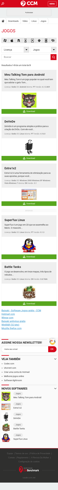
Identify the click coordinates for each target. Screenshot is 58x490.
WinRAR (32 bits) (10, 324)
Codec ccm (9, 363)
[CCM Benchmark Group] (29, 470)
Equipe (10, 453)
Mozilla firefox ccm (11, 328)
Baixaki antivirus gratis (13, 321)
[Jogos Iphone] (25, 40)
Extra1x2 (10, 168)
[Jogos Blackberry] (53, 40)
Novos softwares (14, 388)
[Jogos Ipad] (32, 40)
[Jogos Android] (39, 40)
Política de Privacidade (40, 453)
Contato (11, 457)
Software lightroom (13, 380)
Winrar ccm (7, 317)
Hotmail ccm (8, 314)
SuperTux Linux (14, 220)
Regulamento (22, 457)
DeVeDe (9, 121)
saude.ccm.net (29, 478)
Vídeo (25, 21)
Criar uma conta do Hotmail (16, 372)
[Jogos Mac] (11, 40)
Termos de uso (21, 453)
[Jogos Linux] (18, 40)
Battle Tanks (12, 267)
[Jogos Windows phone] (46, 40)
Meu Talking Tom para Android (24, 74)
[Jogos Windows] (5, 40)
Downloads (13, 21)
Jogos (43, 21)
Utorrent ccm (10, 368)
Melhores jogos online (14, 376)
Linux (34, 21)
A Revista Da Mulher (40, 457)
